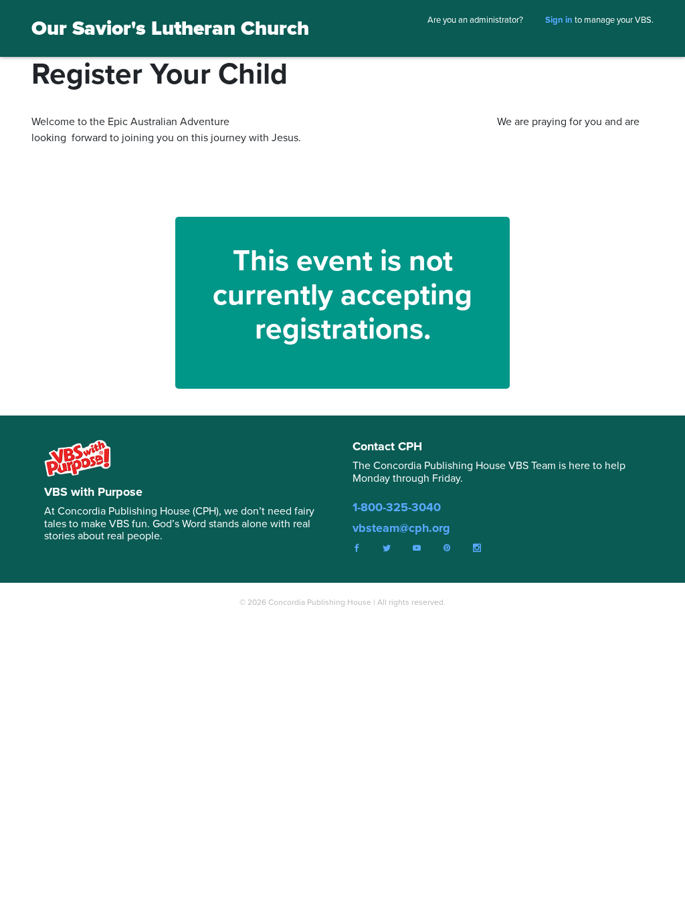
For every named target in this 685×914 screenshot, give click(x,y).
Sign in (559, 19)
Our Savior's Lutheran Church (170, 28)
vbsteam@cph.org (401, 528)
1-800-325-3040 (397, 507)
